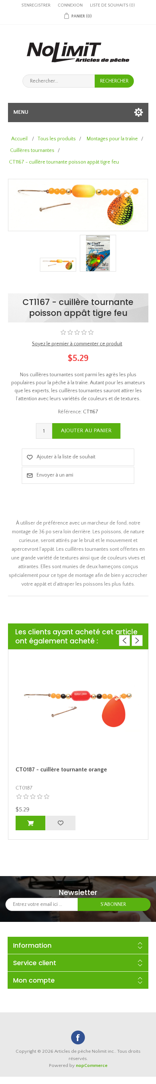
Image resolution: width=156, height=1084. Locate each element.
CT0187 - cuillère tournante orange (61, 769)
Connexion (70, 5)
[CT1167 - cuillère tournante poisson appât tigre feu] (58, 265)
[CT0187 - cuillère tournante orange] (78, 709)
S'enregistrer (35, 5)
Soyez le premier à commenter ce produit (77, 344)
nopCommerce (91, 1065)
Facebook (78, 1037)
